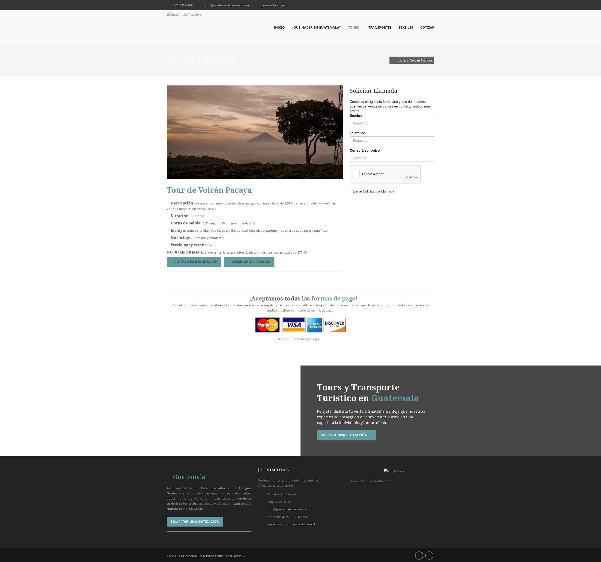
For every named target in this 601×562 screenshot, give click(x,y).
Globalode (382, 481)
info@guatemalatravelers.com (290, 509)
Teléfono (357, 133)
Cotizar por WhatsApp (195, 261)
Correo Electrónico (365, 150)
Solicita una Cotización (344, 435)
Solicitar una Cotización (195, 521)
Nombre (356, 115)
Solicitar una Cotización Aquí (299, 339)
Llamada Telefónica (250, 261)
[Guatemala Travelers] (184, 14)
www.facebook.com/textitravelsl (291, 524)
